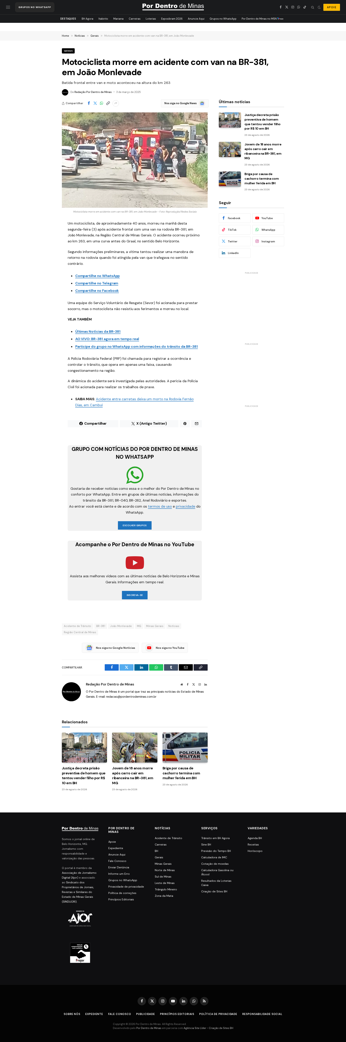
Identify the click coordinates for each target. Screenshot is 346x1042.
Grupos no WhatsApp (223, 18)
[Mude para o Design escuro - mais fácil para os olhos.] (319, 7)
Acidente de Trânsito (77, 626)
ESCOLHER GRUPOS (135, 525)
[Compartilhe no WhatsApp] (102, 103)
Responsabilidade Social (262, 1014)
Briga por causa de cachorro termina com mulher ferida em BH (181, 773)
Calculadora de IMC (214, 857)
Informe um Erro (119, 874)
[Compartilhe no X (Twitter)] (95, 103)
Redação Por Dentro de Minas (93, 92)
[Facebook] (48, 234)
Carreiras (135, 18)
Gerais (68, 50)
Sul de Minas (163, 876)
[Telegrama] (48, 295)
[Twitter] (48, 244)
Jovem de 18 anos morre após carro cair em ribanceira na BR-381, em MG (132, 775)
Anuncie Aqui (196, 18)
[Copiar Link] (108, 103)
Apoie (112, 841)
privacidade (185, 506)
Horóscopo (255, 851)
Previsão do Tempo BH (216, 851)
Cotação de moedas (215, 864)
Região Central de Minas (80, 632)
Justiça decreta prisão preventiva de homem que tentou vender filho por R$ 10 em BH (84, 775)
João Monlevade (121, 626)
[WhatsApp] (48, 254)
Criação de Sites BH (214, 891)
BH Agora (87, 18)
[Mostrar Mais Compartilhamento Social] (116, 103)
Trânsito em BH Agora (215, 838)
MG (139, 626)
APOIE (331, 7)
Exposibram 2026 (172, 18)
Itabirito (103, 18)
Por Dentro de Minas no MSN (259, 18)
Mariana (118, 18)
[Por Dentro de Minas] (173, 7)
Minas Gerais (154, 626)
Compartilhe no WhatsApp (97, 276)
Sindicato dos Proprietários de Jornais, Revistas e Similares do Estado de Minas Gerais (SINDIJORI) (78, 892)
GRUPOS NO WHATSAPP (34, 7)
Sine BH (206, 844)
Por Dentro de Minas (148, 1028)
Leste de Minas (165, 883)
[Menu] (8, 7)
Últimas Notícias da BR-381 (98, 331)
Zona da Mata (164, 896)
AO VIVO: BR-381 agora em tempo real (107, 339)
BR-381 (100, 626)
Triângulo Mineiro (166, 889)
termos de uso (160, 506)
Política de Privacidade (218, 1014)
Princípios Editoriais (121, 899)
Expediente (115, 848)
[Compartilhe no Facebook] (89, 103)
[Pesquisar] (312, 7)
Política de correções (122, 893)
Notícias (173, 626)
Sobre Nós (72, 1014)
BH (156, 851)
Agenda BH (255, 838)
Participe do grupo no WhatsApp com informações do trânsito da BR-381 (136, 346)
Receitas (253, 844)
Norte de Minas (165, 870)
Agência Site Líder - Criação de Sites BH (208, 1028)
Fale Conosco (117, 861)
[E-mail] (48, 275)
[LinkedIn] (48, 264)
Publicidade (145, 1014)
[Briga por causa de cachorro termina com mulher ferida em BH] (185, 748)
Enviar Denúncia (118, 867)
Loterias (151, 18)
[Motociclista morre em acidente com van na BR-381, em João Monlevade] (135, 160)
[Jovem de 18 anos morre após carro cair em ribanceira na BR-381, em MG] (134, 748)
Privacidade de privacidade (126, 886)
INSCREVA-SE (135, 595)
